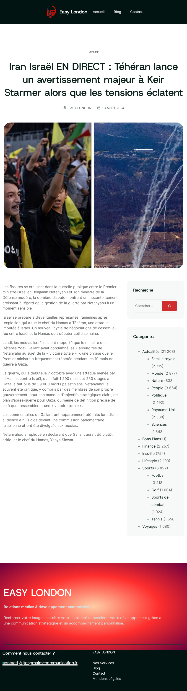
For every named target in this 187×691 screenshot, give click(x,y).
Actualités (150, 351)
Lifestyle (149, 460)
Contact (99, 673)
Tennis (156, 519)
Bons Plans (151, 439)
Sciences (159, 424)
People (157, 388)
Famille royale (163, 358)
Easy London (73, 12)
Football (158, 475)
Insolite (148, 453)
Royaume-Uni (163, 409)
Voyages (149, 526)
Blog (96, 668)
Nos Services (103, 663)
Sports (148, 468)
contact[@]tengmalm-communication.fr (40, 662)
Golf (155, 490)
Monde (93, 52)
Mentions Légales (107, 678)
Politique (158, 395)
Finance (149, 446)
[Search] (169, 306)
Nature (157, 380)
